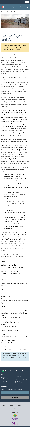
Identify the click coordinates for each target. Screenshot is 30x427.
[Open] (28, 7)
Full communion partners (20, 379)
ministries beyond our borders (9, 357)
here (25, 133)
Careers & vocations (19, 378)
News (19, 2)
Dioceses (17, 374)
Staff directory (4, 381)
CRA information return (14, 410)
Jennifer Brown (6, 334)
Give (27, 2)
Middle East (21, 355)
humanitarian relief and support (10, 355)
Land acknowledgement (6, 383)
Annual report (18, 381)
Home (2, 11)
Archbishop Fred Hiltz (21, 353)
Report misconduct (19, 382)
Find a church (13, 2)
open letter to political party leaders (15, 232)
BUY (23, 2)
